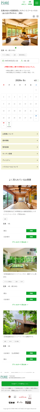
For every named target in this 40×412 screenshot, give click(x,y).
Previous (4, 197)
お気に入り (23, 4)
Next (36, 197)
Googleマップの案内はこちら (20, 383)
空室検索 (30, 4)
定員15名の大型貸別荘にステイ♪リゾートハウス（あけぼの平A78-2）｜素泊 (22, 372)
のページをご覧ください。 (22, 390)
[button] (15, 47)
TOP (1, 372)
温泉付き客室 (7, 372)
